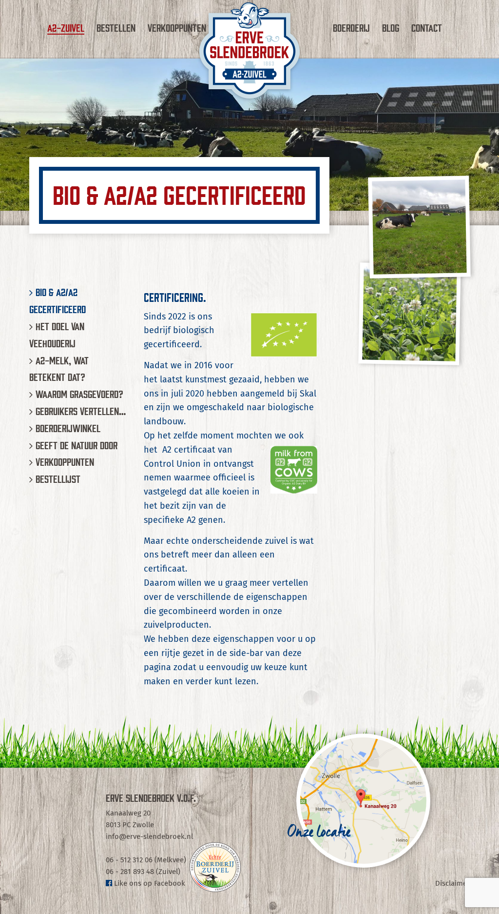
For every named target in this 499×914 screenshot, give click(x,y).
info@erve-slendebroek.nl (149, 836)
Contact (426, 27)
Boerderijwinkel (68, 427)
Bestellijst (58, 478)
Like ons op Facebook (148, 883)
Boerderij (351, 27)
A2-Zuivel (65, 27)
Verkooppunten (177, 27)
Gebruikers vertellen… (81, 410)
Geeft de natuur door (76, 444)
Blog (390, 27)
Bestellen (115, 27)
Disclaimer (452, 883)
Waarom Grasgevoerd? (79, 393)
